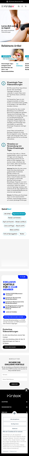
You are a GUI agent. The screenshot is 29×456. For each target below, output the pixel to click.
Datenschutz (13, 451)
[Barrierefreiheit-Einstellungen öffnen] (26, 390)
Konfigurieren (15, 424)
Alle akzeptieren (14, 419)
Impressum (5, 451)
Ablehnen (14, 428)
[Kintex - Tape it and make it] (14, 396)
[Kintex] (9, 6)
